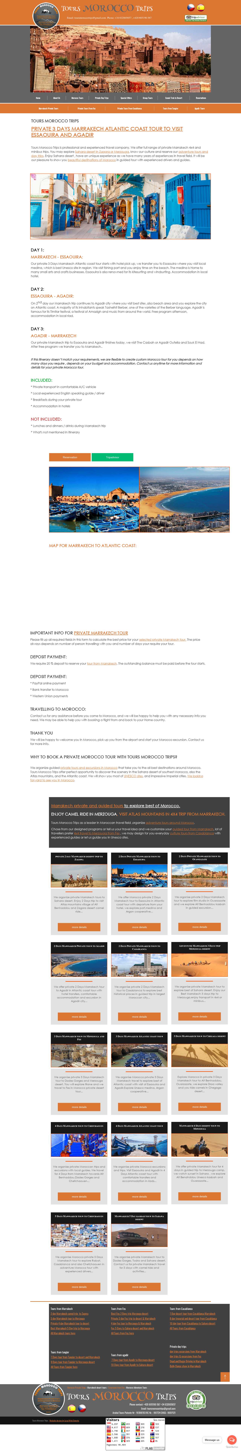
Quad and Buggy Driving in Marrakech (188, 1361)
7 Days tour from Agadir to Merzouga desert (133, 1360)
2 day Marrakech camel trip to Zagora (69, 1313)
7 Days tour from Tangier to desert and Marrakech (75, 1357)
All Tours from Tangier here (64, 1367)
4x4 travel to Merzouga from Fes (97, 833)
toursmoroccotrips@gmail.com (161, 1408)
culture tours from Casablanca (192, 833)
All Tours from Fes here (122, 1333)
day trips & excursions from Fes (185, 1356)
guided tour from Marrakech (193, 829)
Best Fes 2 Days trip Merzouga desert (129, 1313)
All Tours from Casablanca (182, 1328)
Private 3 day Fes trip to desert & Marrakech (133, 1318)
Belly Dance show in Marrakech (185, 1366)
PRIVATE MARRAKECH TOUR (101, 633)
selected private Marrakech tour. (162, 639)
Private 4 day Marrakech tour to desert (70, 1323)
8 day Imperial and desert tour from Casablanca (193, 1318)
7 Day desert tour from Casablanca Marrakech (192, 1313)
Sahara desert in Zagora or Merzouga (102, 152)
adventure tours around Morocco (170, 823)
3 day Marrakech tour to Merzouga (68, 1318)
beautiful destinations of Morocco (92, 160)
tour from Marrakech (102, 663)
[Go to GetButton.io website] (232, 1447)
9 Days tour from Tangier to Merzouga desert (73, 1362)
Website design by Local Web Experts (64, 1420)
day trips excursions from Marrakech (188, 1351)
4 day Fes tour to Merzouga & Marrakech (131, 1323)
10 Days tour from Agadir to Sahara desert (132, 1365)
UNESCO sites (133, 776)
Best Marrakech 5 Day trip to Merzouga (70, 1328)
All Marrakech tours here (63, 1333)
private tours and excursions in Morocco (88, 768)
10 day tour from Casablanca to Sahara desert (192, 1323)
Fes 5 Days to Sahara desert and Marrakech (132, 1328)
